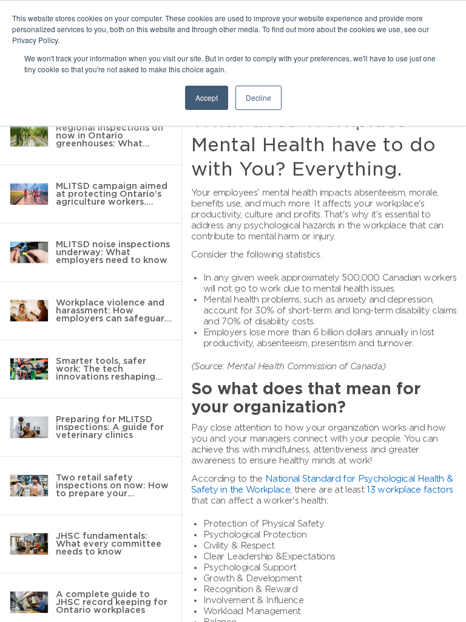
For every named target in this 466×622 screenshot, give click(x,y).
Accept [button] (206, 97)
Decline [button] (258, 97)
